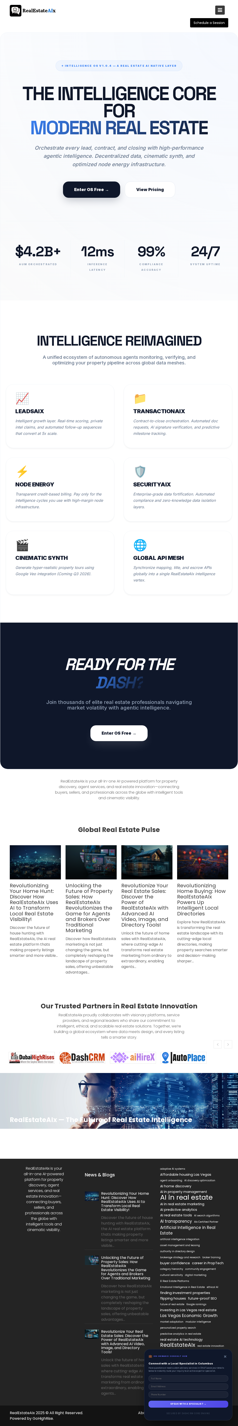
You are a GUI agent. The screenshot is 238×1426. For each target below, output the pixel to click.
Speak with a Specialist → (188, 1404)
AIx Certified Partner (206, 1222)
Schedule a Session (209, 22)
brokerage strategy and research (180, 1257)
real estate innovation (210, 1346)
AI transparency (176, 1221)
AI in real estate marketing (182, 1204)
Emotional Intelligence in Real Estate (182, 1287)
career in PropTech (208, 1263)
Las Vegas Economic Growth (189, 1315)
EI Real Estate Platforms (174, 1281)
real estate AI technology (181, 1339)
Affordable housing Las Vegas (185, 1174)
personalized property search (178, 1328)
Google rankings (196, 1304)
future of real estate (172, 1304)
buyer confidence (175, 1263)
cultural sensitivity (171, 1275)
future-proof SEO (202, 1298)
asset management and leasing (180, 1245)
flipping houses (173, 1298)
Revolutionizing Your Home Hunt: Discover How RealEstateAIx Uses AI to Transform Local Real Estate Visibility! (34, 902)
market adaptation (171, 1322)
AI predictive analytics (178, 1209)
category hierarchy (171, 1269)
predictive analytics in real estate (180, 1334)
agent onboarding (171, 1180)
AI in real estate (186, 1197)
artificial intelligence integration (179, 1239)
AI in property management (183, 1191)
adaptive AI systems (172, 1169)
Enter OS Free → (91, 189)
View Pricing (150, 189)
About (143, 1413)
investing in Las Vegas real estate (188, 1310)
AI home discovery (175, 1186)
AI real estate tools (176, 1215)
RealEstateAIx (177, 1345)
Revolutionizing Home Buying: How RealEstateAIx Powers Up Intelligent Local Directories (201, 899)
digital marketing (195, 1275)
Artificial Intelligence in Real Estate (187, 1230)
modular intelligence (198, 1322)
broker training (211, 1257)
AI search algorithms (207, 1215)
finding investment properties (185, 1293)
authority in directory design (177, 1251)
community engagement (200, 1269)
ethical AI (212, 1287)
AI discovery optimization (199, 1180)
